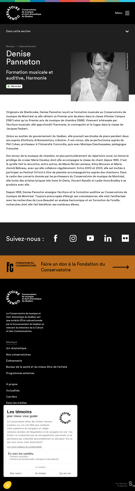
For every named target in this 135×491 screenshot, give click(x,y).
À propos (11, 384)
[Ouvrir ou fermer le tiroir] (125, 31)
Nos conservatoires (18, 354)
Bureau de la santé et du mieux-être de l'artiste (36, 366)
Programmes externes (20, 373)
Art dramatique (16, 348)
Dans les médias (16, 402)
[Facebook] (55, 238)
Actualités (13, 390)
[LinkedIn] (107, 238)
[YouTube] (90, 238)
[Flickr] (125, 238)
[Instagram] (72, 238)
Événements (14, 360)
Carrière (11, 396)
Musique (11, 342)
